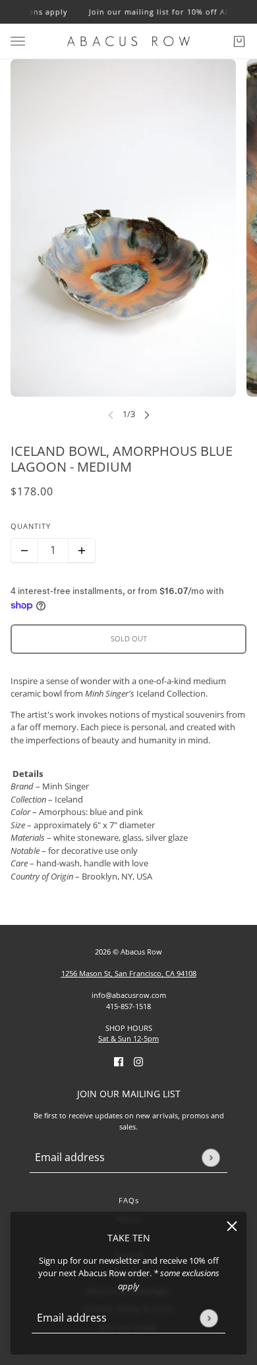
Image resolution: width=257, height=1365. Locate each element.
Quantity (31, 526)
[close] (232, 1226)
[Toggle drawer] (18, 41)
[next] (147, 414)
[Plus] (82, 550)
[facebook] (118, 1062)
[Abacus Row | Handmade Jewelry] (128, 41)
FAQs (129, 1200)
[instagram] (138, 1062)
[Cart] (239, 41)
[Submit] (208, 1318)
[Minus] (24, 550)
